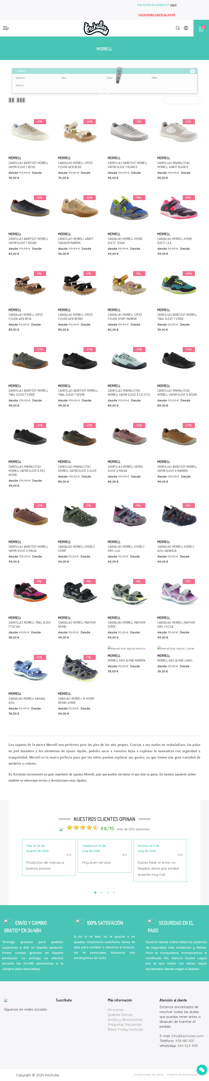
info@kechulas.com (187, 1036)
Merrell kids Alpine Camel (175, 660)
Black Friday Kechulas (125, 1029)
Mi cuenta (115, 1010)
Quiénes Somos (120, 1014)
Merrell (15, 158)
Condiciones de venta (148, 1074)
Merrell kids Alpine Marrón (126, 660)
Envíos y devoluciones (125, 1019)
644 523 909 (188, 1045)
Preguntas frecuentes (125, 1024)
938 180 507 (184, 1041)
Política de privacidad (182, 1074)
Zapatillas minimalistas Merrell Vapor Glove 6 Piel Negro (27, 471)
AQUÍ (173, 5)
